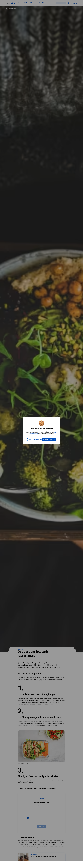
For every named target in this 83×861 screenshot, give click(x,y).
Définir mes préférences (33, 439)
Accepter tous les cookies (49, 439)
